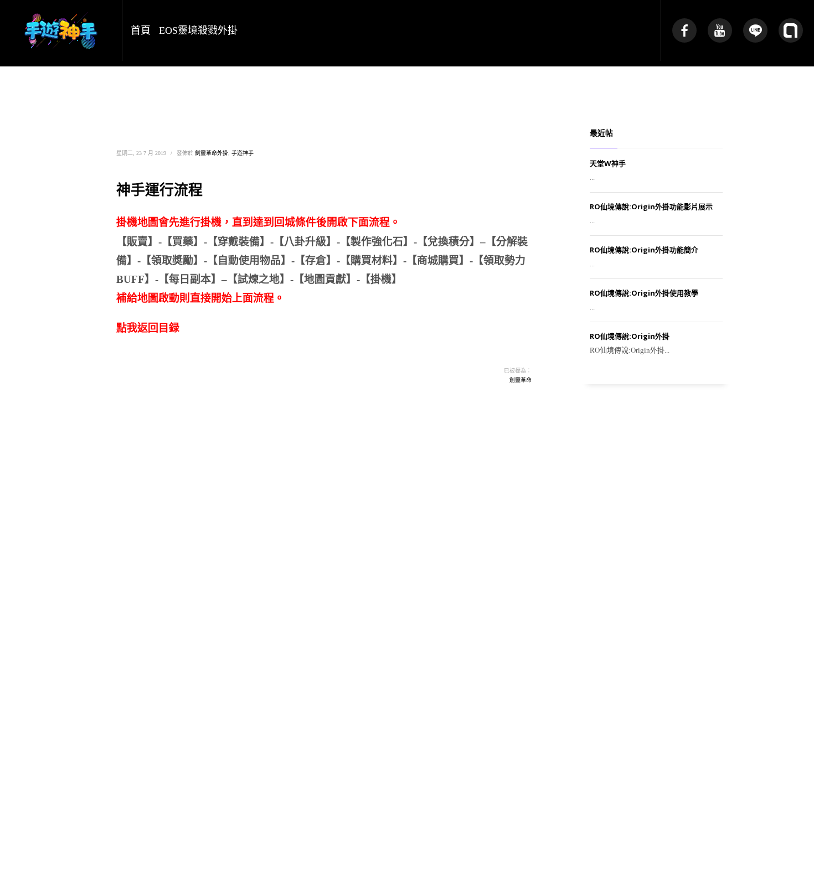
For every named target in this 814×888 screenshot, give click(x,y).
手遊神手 (242, 153)
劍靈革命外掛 (211, 153)
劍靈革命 (520, 380)
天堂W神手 (608, 163)
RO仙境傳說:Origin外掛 (629, 336)
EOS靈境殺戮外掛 (198, 30)
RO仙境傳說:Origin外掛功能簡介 (644, 250)
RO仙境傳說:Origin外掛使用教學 (644, 293)
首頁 (141, 30)
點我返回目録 (147, 328)
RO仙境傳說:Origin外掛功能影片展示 (651, 206)
